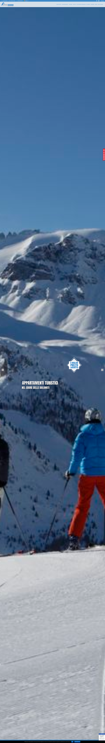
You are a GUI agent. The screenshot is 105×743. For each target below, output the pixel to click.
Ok (72, 741)
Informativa (77, 741)
